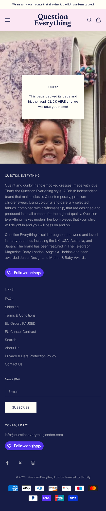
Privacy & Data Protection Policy (30, 356)
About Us (12, 348)
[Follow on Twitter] (20, 462)
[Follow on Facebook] (7, 462)
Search (10, 340)
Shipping (11, 307)
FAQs (9, 299)
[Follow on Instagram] (33, 462)
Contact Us (13, 364)
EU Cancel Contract (20, 331)
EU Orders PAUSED (20, 323)
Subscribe (20, 407)
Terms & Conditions (20, 315)
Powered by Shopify (77, 477)
